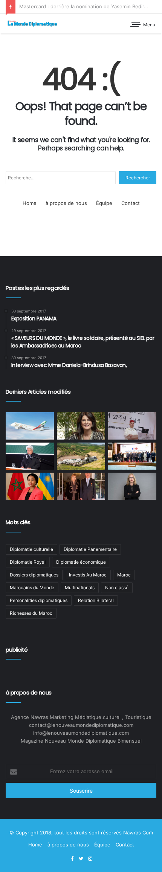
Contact (130, 203)
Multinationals (80, 587)
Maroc (124, 575)
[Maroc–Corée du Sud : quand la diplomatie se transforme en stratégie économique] (132, 425)
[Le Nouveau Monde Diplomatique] (32, 23)
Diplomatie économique (81, 562)
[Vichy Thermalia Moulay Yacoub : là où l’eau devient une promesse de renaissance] (81, 456)
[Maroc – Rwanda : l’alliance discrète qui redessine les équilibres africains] (30, 486)
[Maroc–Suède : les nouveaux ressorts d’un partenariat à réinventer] (132, 486)
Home (30, 203)
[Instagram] (90, 858)
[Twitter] (81, 858)
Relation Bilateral (96, 600)
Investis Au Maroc (88, 575)
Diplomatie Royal (28, 562)
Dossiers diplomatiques (34, 575)
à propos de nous (66, 203)
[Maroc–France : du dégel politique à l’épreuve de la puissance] (132, 456)
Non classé (116, 587)
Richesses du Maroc (31, 613)
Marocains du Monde (32, 587)
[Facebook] (71, 858)
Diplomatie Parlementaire (90, 549)
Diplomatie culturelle (31, 549)
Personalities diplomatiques (38, 600)
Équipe (104, 203)
